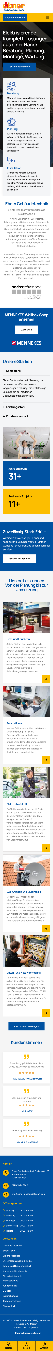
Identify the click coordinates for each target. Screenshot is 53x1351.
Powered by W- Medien (26, 1323)
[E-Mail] (26, 1344)
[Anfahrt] (44, 1344)
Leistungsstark (15, 407)
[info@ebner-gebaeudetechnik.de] (6, 1195)
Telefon (8, 1347)
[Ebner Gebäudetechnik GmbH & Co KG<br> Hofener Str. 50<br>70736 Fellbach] (6, 1173)
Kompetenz (13, 371)
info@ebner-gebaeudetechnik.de (28, 1193)
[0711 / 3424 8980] (6, 1186)
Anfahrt (44, 1347)
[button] (47, 18)
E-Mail (26, 1347)
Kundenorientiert (17, 416)
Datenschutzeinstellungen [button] (28, 1333)
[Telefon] (8, 1344)
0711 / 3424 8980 (20, 1185)
